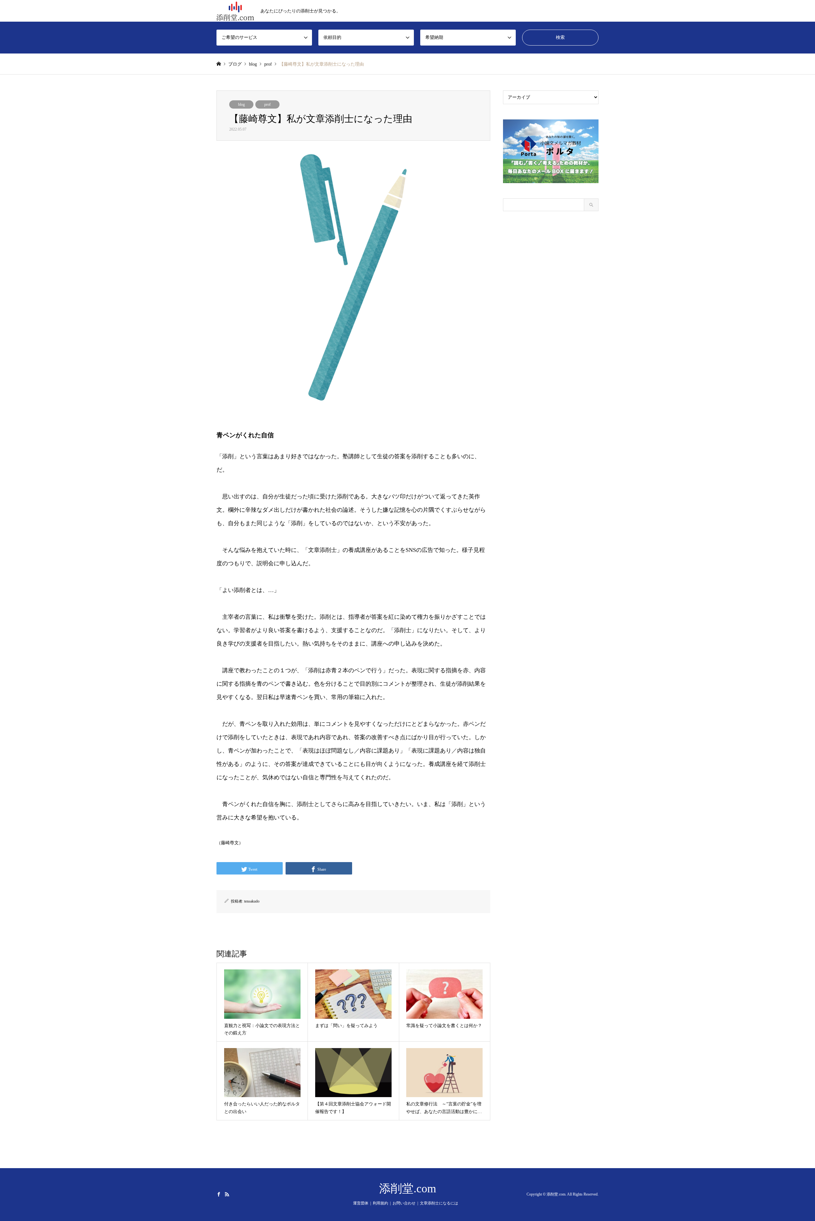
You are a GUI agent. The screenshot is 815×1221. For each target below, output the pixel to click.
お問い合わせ (404, 1203)
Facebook (218, 1194)
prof (267, 104)
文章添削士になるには (439, 1203)
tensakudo (251, 901)
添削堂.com (407, 1188)
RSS (227, 1194)
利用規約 (380, 1203)
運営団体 (360, 1203)
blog (241, 104)
